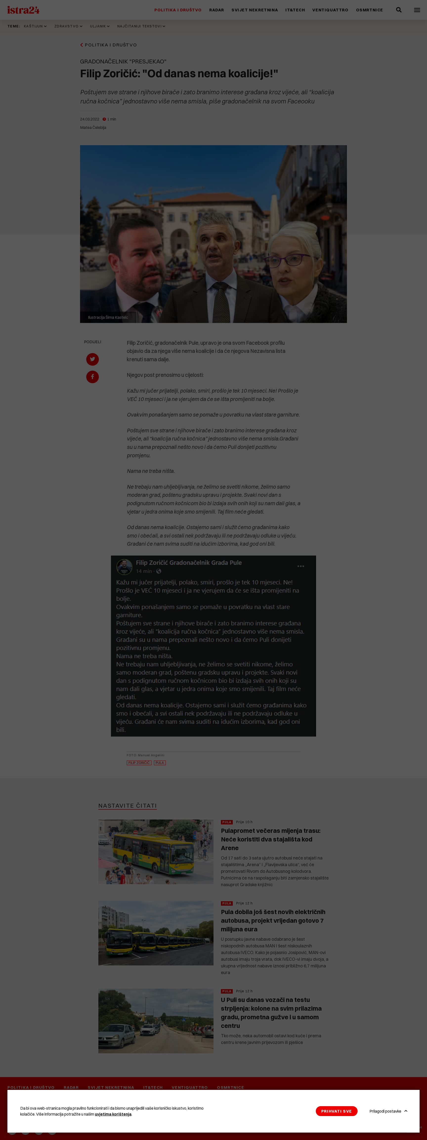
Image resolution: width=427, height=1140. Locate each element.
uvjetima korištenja (113, 1114)
